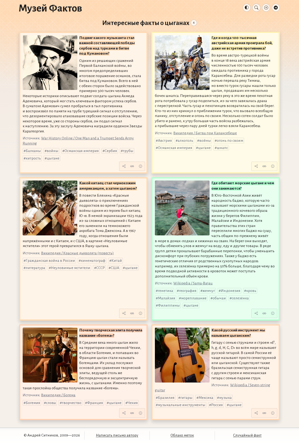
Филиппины (169, 305)
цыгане (53, 158)
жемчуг (209, 291)
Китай (116, 261)
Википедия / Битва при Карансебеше (205, 133)
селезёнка (240, 298)
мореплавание (193, 298)
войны (52, 151)
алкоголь (185, 140)
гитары (186, 398)
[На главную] (50, 9)
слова (51, 403)
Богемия (33, 403)
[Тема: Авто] (247, 8)
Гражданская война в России (50, 261)
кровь (251, 291)
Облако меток (182, 435)
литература (35, 268)
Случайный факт (247, 435)
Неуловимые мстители (70, 268)
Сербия (111, 151)
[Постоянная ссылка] (132, 166)
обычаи (219, 298)
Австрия (165, 140)
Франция (95, 403)
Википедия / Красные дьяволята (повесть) (77, 253)
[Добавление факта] (266, 8)
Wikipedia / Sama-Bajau (193, 283)
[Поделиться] (124, 166)
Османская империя (81, 151)
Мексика (206, 398)
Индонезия (230, 291)
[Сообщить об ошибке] (140, 166)
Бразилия (166, 398)
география (187, 291)
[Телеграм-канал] (276, 8)
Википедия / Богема (58, 395)
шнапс (222, 148)
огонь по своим (230, 140)
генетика (165, 291)
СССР (100, 268)
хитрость (33, 158)
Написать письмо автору (117, 435)
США (115, 268)
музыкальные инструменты (181, 405)
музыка (225, 398)
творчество (71, 403)
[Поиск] (256, 8)
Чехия (133, 403)
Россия (217, 405)
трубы (128, 151)
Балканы (33, 151)
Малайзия (166, 298)
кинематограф (93, 261)
